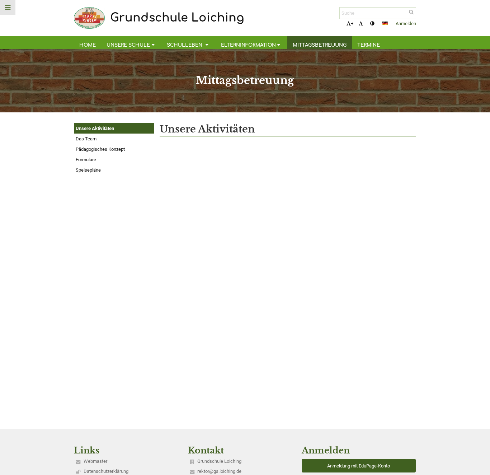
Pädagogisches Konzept (100, 149)
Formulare (86, 159)
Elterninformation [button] (248, 45)
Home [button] (87, 45)
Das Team (86, 138)
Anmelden (406, 23)
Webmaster (95, 461)
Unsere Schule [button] (128, 45)
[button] (372, 23)
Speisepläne (88, 170)
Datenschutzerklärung (106, 471)
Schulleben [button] (185, 45)
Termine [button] (368, 45)
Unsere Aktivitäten (95, 128)
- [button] (363, 23)
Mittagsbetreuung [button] (320, 45)
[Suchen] (411, 12)
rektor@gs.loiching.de (219, 471)
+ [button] (352, 23)
